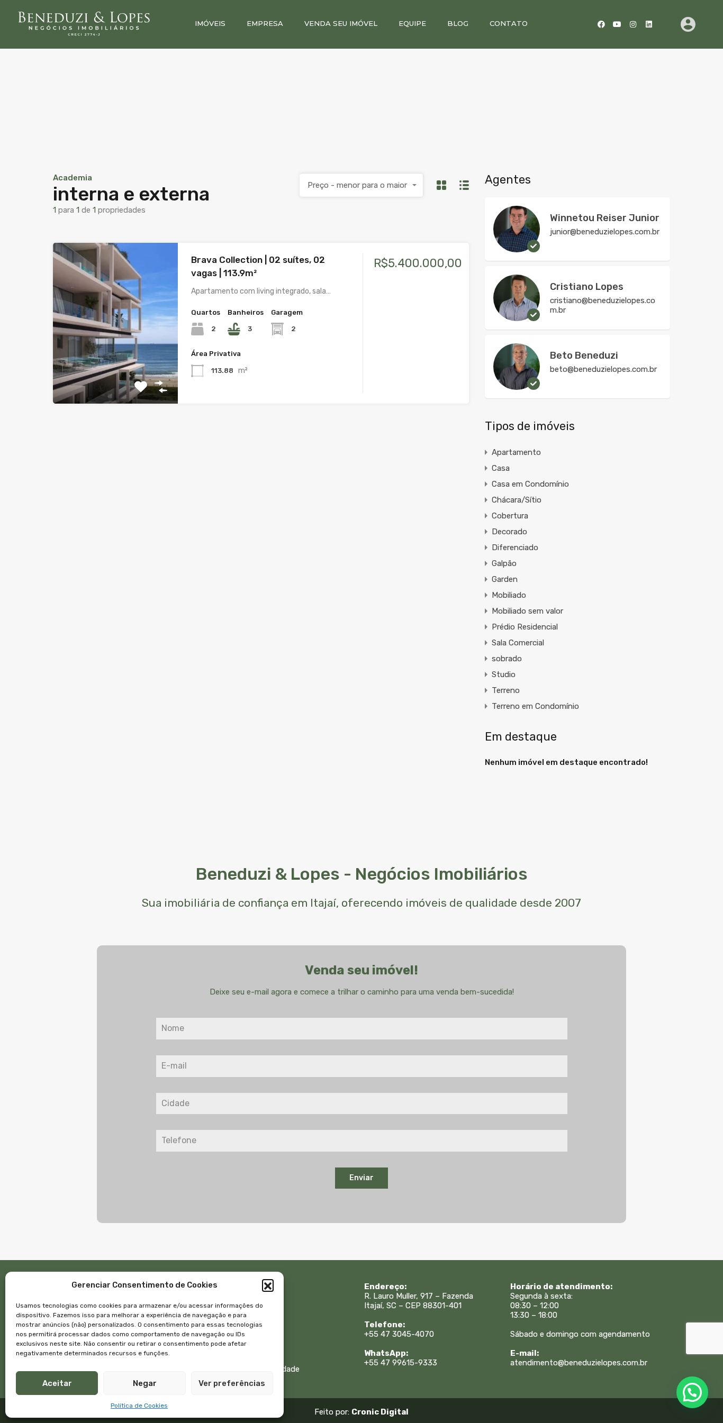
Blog (457, 24)
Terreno (506, 690)
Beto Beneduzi (584, 355)
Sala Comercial (518, 642)
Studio (504, 674)
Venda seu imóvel (340, 24)
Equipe (412, 24)
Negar (145, 1383)
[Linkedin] (649, 24)
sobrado (507, 658)
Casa (501, 468)
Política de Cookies (139, 1405)
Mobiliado (509, 595)
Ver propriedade (115, 371)
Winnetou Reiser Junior (604, 218)
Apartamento (516, 452)
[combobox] (361, 185)
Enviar (361, 1177)
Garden (505, 579)
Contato (509, 24)
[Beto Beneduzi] (516, 385)
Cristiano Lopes (586, 287)
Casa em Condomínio (530, 484)
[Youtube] (617, 24)
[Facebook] (601, 24)
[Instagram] (633, 24)
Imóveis (210, 24)
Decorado (509, 531)
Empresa (265, 24)
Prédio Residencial (525, 627)
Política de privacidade (259, 1369)
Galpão (504, 563)
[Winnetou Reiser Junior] (516, 247)
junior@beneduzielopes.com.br (604, 231)
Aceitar (57, 1383)
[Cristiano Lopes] (516, 316)
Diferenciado (515, 547)
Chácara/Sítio (516, 500)
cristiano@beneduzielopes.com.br (602, 305)
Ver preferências (231, 1383)
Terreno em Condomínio (535, 706)
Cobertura (510, 516)
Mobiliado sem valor (527, 611)
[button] (268, 1285)
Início (227, 1296)
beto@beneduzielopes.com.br (603, 369)
